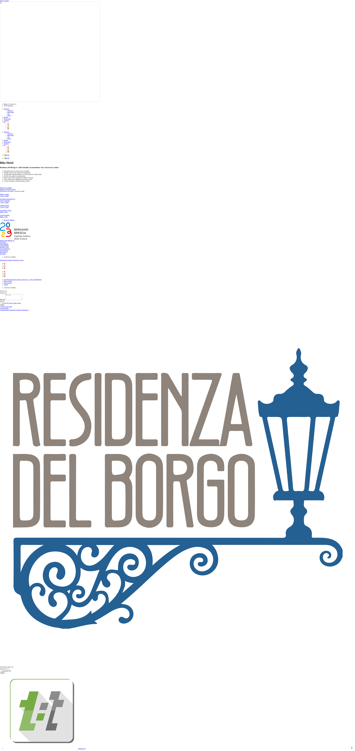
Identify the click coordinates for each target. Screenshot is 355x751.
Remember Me (6, 671)
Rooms (6, 117)
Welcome (6, 109)
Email (2, 293)
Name (2, 291)
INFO (9, 115)
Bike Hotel (10, 112)
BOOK (7, 155)
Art (8, 114)
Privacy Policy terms (15, 303)
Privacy (2, 301)
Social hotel (7, 119)
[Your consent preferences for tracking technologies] (352, 748)
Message (2, 299)
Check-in (10, 110)
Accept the (11, 303)
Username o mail (5, 667)
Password (3, 669)
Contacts (6, 120)
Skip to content (4, 1)
